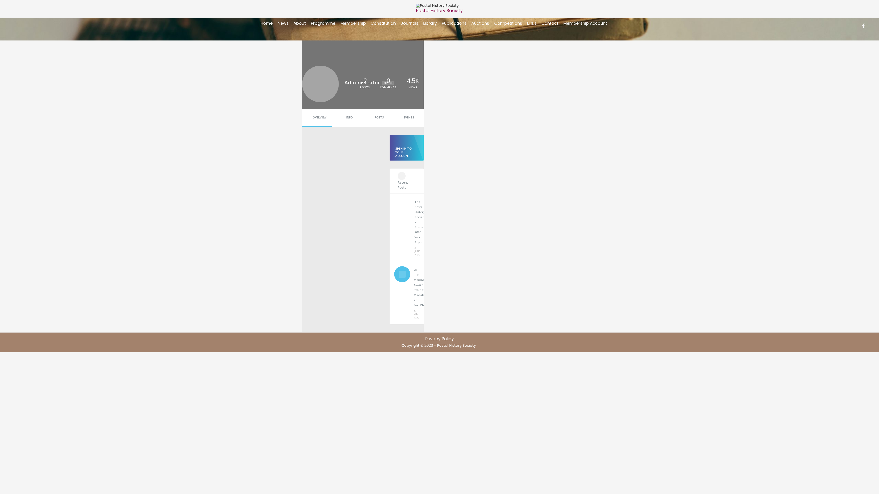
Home (266, 23)
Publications (454, 23)
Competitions (508, 23)
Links (532, 23)
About (299, 23)
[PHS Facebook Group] (863, 26)
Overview (319, 117)
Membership (353, 23)
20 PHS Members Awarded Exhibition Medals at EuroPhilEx (416, 287)
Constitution (383, 23)
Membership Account (585, 23)
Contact (549, 23)
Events (409, 117)
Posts (379, 117)
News (283, 23)
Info (349, 117)
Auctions (480, 23)
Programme (323, 23)
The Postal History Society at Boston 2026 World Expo (417, 222)
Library (430, 23)
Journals (409, 23)
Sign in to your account (403, 152)
